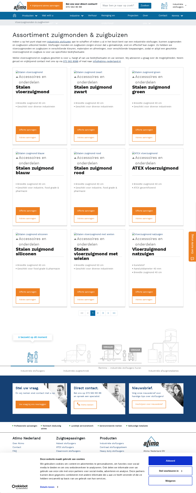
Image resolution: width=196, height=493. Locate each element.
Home (15, 19)
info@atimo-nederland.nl (107, 61)
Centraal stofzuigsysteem (113, 447)
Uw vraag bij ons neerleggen (32, 404)
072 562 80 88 (74, 7)
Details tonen (47, 487)
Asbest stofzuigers (66, 443)
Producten (28, 15)
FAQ (15, 451)
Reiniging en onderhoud (108, 19)
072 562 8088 (70, 61)
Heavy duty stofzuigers (112, 451)
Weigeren (170, 481)
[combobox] (119, 6)
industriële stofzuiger (59, 41)
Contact (163, 15)
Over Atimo (18, 443)
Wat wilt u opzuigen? (48, 19)
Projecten (133, 15)
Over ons (145, 19)
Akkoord (170, 460)
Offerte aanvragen (27, 130)
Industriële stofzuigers (112, 443)
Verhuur (92, 15)
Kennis (175, 15)
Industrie (75, 15)
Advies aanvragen (27, 137)
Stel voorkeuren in (169, 470)
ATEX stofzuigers (65, 447)
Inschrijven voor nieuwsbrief (149, 404)
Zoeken (145, 5)
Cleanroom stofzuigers (68, 451)
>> (114, 313)
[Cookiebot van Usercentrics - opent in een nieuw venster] (19, 487)
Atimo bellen (86, 405)
